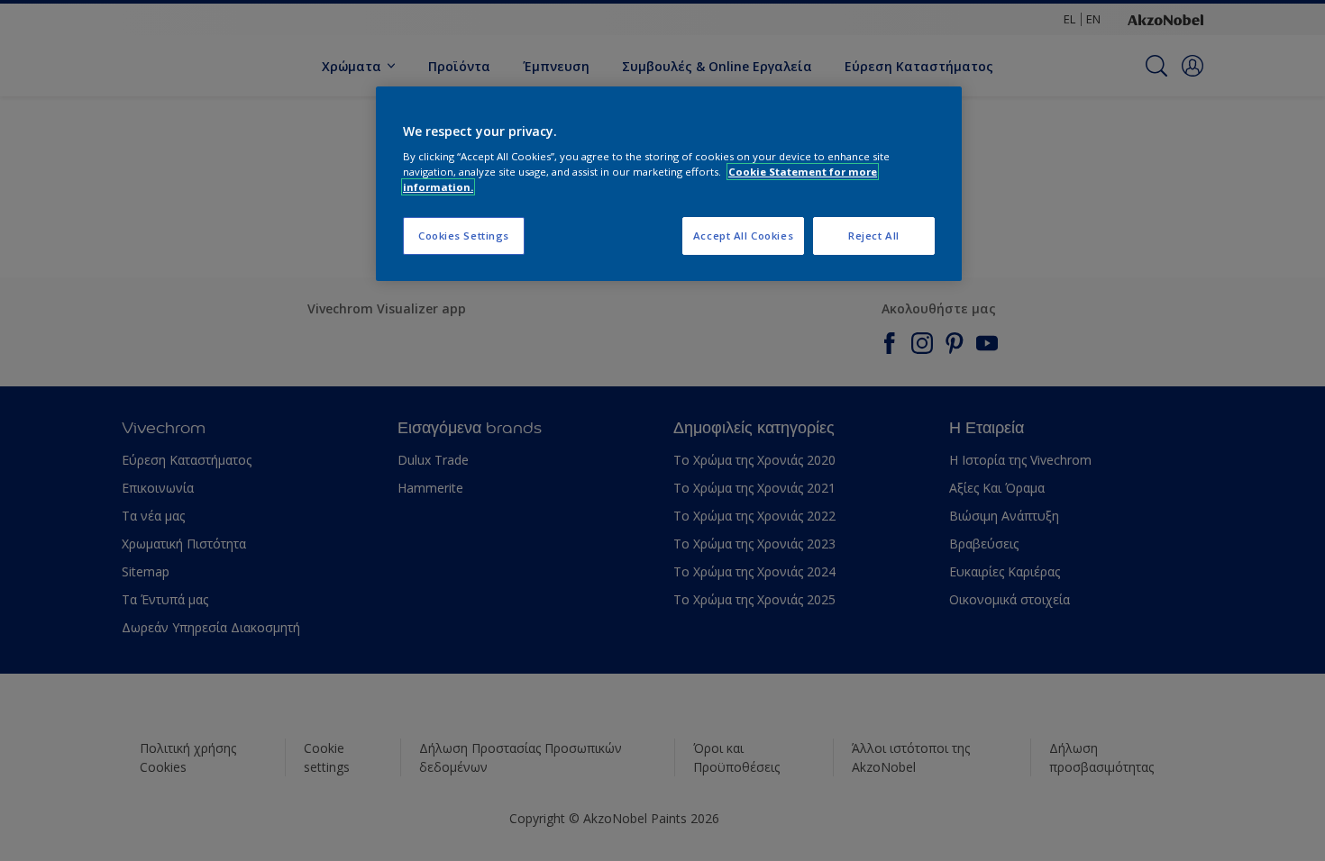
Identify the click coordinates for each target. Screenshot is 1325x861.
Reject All (874, 235)
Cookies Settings (463, 235)
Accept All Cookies (743, 235)
